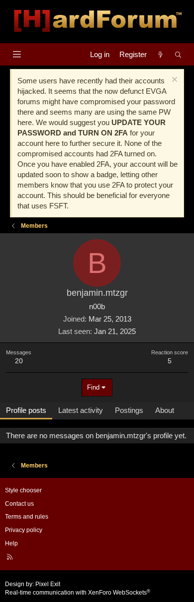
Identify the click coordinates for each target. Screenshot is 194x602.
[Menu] (16, 54)
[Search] (178, 54)
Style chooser (23, 490)
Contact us (19, 503)
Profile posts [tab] (26, 410)
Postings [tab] (129, 410)
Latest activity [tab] (80, 410)
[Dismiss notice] (173, 80)
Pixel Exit (47, 584)
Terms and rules (26, 516)
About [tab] (164, 410)
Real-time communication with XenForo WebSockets (77, 592)
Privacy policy (23, 530)
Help (11, 543)
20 (19, 361)
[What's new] (160, 54)
